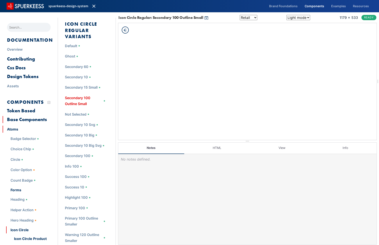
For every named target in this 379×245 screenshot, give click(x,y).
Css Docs (16, 67)
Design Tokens (23, 76)
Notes (151, 148)
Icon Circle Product (30, 238)
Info (345, 148)
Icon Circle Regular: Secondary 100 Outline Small (161, 17)
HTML (217, 148)
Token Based (21, 110)
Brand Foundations (283, 6)
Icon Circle (20, 230)
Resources (361, 6)
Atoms (12, 129)
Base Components (27, 119)
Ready (369, 17)
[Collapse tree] (49, 102)
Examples (338, 6)
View (282, 148)
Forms (16, 190)
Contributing (21, 59)
